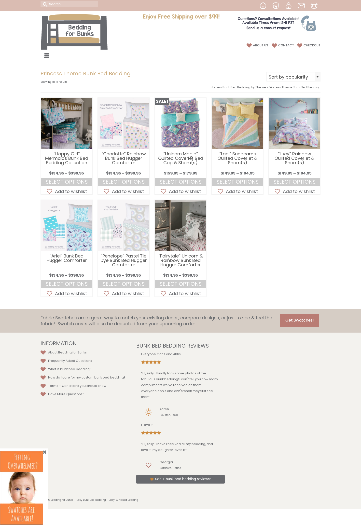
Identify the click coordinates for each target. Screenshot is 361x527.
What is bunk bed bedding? (69, 369)
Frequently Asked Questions (70, 361)
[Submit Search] (44, 4)
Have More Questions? (66, 394)
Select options (67, 181)
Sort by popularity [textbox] (288, 77)
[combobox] (293, 76)
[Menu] (47, 56)
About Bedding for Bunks (67, 352)
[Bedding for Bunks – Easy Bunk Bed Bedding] (85, 32)
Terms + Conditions (63, 386)
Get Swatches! (299, 320)
